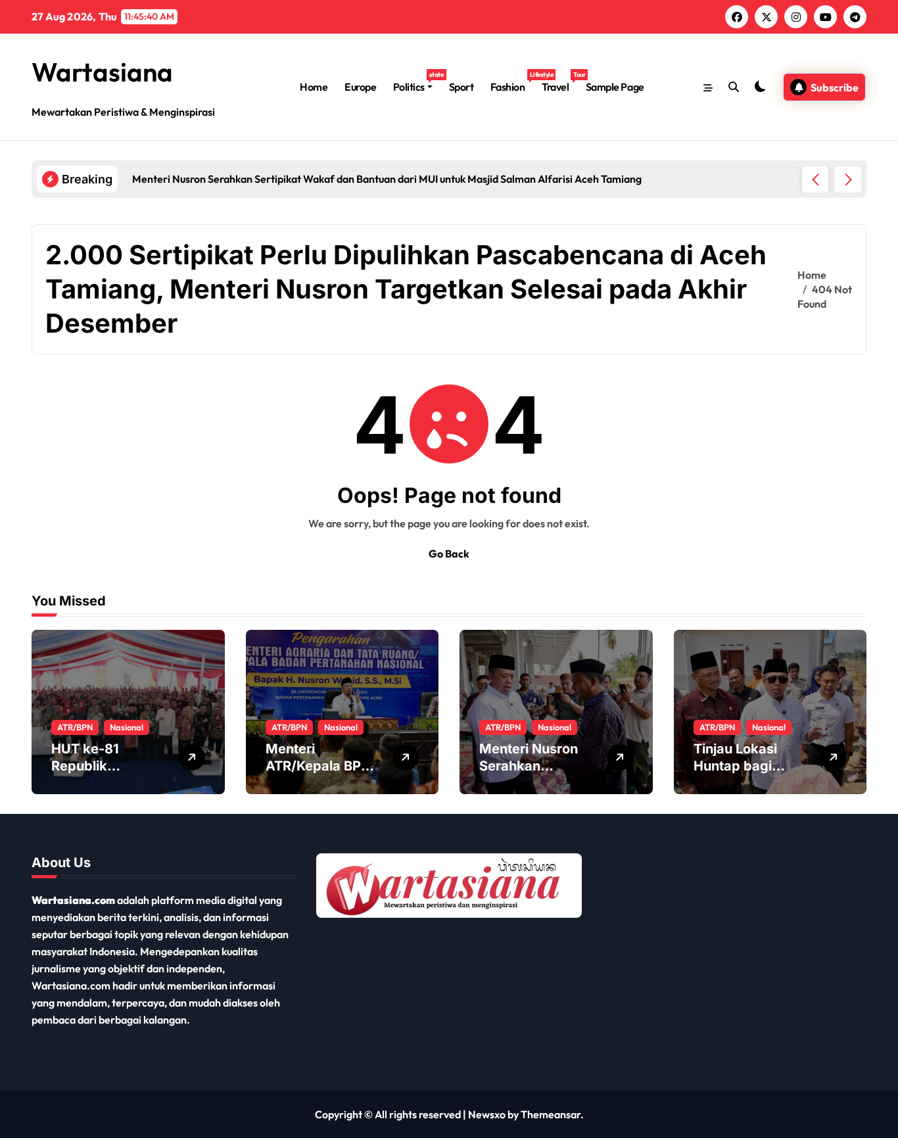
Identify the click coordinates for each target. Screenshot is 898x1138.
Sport (461, 86)
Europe (360, 86)
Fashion (511, 81)
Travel (559, 81)
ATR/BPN (75, 727)
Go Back (449, 553)
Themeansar (550, 1114)
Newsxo (487, 1114)
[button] (848, 179)
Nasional (126, 727)
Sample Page (615, 86)
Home (313, 86)
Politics (416, 81)
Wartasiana (102, 71)
